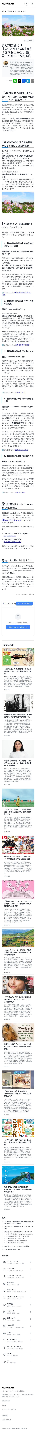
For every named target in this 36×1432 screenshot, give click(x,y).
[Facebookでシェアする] (24, 81)
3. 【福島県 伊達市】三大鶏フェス (15, 1238)
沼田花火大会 (20, 492)
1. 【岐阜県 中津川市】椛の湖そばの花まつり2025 (19, 1234)
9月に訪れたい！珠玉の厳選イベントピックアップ (18, 1232)
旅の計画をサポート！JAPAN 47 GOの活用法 (16, 1246)
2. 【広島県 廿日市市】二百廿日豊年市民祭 (17, 1236)
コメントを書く (25, 603)
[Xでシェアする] (19, 81)
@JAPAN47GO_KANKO (12, 542)
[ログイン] (26, 4)
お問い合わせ (6, 1419)
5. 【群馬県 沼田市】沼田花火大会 (15, 1242)
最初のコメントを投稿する (18, 627)
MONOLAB (10, 1428)
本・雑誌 (17, 11)
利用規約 (5, 1416)
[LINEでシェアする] (15, 81)
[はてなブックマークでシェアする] (28, 81)
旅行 (24, 11)
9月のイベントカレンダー (12, 520)
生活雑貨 (9, 11)
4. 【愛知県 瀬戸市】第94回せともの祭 (16, 1240)
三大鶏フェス (20, 392)
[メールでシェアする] (32, 81)
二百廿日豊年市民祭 (22, 345)
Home (4, 1405)
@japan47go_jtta (10, 536)
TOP (3, 11)
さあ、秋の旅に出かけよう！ (12, 1249)
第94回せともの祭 (21, 450)
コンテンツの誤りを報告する (25, 594)
